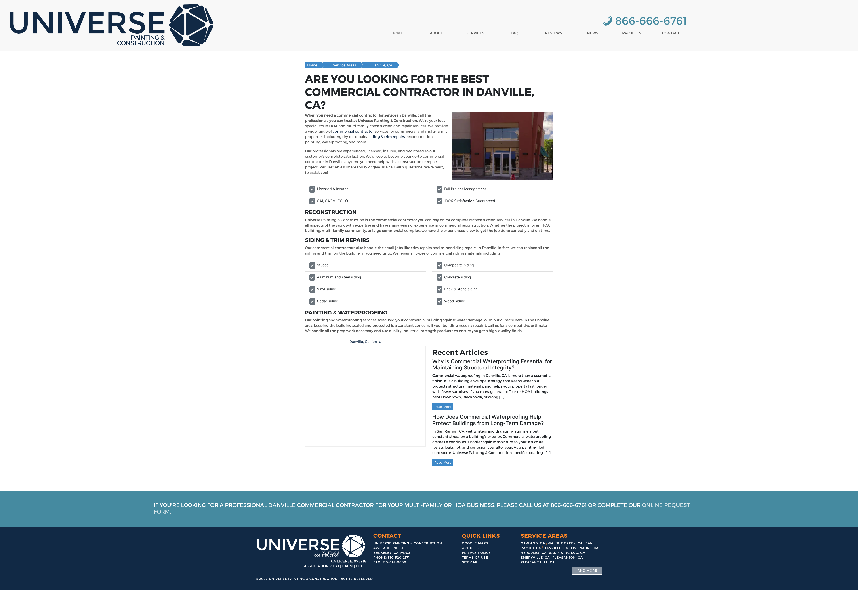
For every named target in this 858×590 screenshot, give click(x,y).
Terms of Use (475, 557)
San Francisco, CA (567, 552)
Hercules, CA (534, 552)
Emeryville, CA (535, 557)
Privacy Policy (476, 552)
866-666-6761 (651, 20)
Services (475, 33)
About (436, 33)
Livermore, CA (585, 548)
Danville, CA (382, 65)
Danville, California (365, 341)
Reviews (553, 33)
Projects (631, 33)
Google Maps (475, 543)
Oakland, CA (533, 543)
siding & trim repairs (387, 136)
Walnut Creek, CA (565, 543)
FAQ (514, 33)
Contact (670, 33)
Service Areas (344, 65)
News (592, 33)
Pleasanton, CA (567, 557)
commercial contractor (353, 131)
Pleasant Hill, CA (538, 562)
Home (397, 33)
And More (587, 570)
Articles (470, 548)
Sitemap (469, 562)
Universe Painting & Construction (303, 579)
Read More (442, 407)
